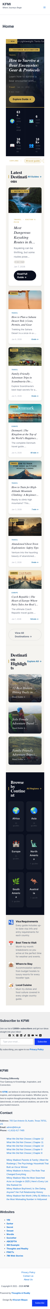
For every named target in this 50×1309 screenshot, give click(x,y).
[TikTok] (25, 1035)
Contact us (28, 1276)
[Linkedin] (21, 1035)
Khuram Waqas (20, 1300)
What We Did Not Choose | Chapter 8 (24, 1153)
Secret (10, 1227)
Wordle (10, 1234)
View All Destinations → (23, 634)
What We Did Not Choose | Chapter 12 (25, 1139)
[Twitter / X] (13, 1035)
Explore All (33, 661)
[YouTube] (33, 1035)
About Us (28, 1279)
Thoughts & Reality (20, 1293)
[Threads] (40, 1035)
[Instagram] (17, 1035)
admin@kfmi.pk (14, 1127)
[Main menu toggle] (45, 7)
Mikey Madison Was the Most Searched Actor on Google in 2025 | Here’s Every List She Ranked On (27, 1181)
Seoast (10, 1231)
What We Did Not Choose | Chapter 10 (25, 1146)
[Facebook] (9, 1035)
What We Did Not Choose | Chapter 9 (24, 1149)
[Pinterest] (29, 1035)
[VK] (36, 1035)
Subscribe (42, 1042)
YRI (8, 1220)
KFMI (7, 4)
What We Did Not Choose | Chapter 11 (25, 1142)
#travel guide (33, 161)
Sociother (11, 1238)
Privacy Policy (37, 1049)
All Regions (33, 788)
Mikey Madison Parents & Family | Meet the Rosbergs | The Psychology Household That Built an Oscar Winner (28, 1163)
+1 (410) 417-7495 (16, 1130)
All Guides (33, 176)
